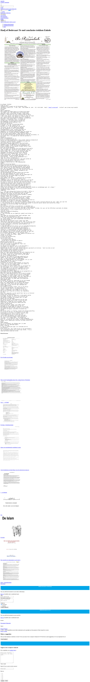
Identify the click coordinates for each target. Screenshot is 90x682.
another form (13, 650)
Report (2, 628)
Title (2, 595)
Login (2, 7)
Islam (4, 26)
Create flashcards (12, 9)
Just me (4, 606)
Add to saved (12, 22)
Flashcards (3, 12)
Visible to (3, 603)
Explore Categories (5, 2)
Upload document (5, 9)
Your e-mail (3, 663)
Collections (8, 12)
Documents (3, 623)
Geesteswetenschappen (8, 24)
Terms (5, 631)
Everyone (4, 604)
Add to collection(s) (5, 22)
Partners (5, 628)
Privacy (2, 631)
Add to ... (3, 20)
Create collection (4, 607)
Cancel (2, 680)
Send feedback (4, 639)
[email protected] (53, 107)
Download (3, 583)
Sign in (2, 594)
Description (5, 598)
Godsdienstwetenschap (8, 25)
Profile (2, 19)
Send (6, 680)
